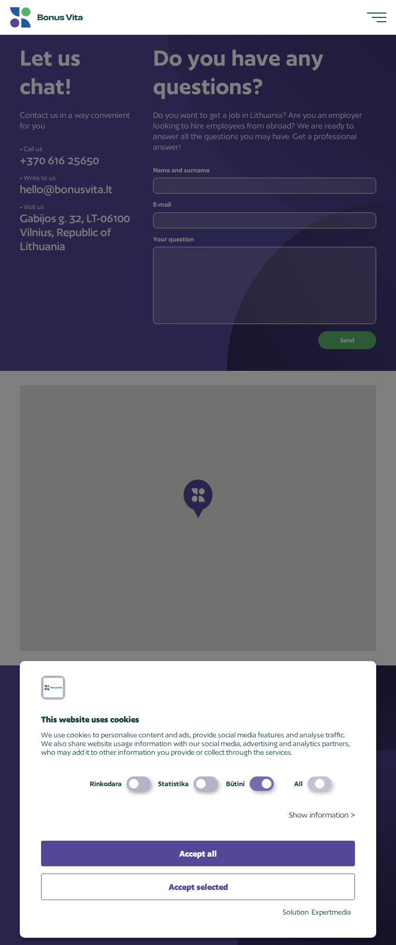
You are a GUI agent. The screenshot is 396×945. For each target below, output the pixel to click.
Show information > (322, 814)
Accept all (198, 853)
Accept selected (198, 887)
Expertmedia (331, 912)
